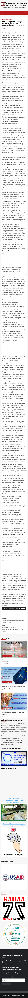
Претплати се (6, 984)
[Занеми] (19, 608)
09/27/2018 (6, 28)
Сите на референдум (7, 19)
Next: (13, 628)
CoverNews (14, 995)
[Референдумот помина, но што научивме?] (14, 649)
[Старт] (4, 608)
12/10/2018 (5, 663)
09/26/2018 (5, 690)
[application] (14, 608)
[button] (2, 12)
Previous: (13, 620)
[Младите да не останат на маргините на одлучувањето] (14, 701)
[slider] (23, 608)
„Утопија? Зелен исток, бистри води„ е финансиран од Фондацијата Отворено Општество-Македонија (14, 800)
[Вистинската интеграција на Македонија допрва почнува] (14, 675)
